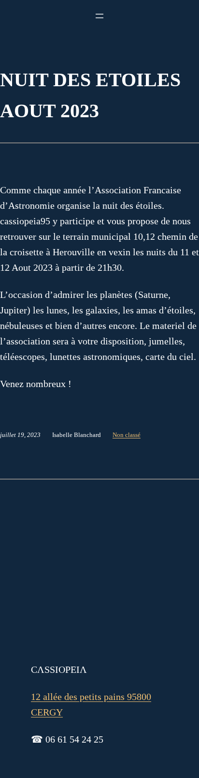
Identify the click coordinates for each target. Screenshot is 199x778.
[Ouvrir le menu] (99, 16)
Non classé (127, 434)
